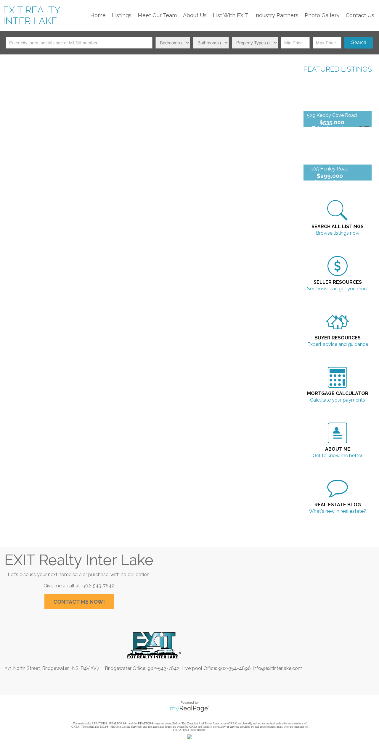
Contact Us (360, 15)
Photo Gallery (322, 15)
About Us (195, 15)
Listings (121, 15)
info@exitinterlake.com (277, 668)
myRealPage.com (190, 709)
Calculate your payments (337, 400)
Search (358, 42)
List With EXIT (230, 15)
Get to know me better (337, 455)
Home (98, 15)
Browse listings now (337, 233)
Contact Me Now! (79, 602)
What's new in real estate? (337, 511)
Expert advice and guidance (337, 344)
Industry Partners (276, 15)
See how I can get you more (337, 288)
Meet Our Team (157, 15)
